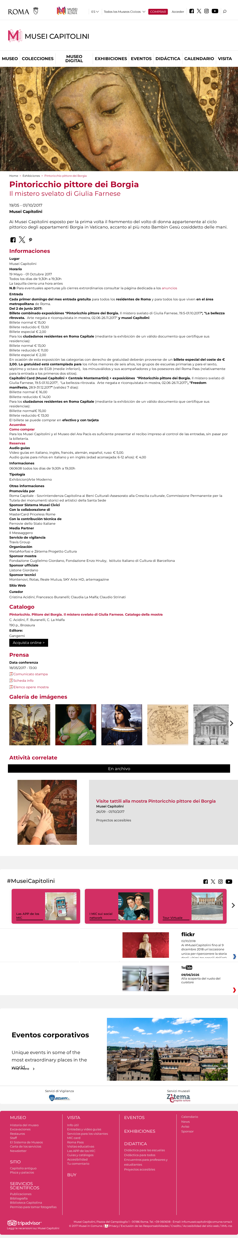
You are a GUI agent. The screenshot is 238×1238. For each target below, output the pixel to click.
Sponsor (187, 1131)
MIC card (73, 1138)
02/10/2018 (204, 949)
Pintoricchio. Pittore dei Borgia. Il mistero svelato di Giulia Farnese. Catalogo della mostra (86, 614)
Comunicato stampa (30, 674)
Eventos (141, 58)
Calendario (199, 58)
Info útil (73, 1125)
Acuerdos (17, 425)
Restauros (17, 1133)
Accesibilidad (77, 1159)
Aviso (185, 1126)
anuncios (169, 288)
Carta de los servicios (25, 1146)
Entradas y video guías (84, 1129)
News (185, 1121)
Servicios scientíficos (24, 1186)
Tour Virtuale (172, 918)
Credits (176, 1226)
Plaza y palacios (22, 1172)
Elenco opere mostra (31, 687)
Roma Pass (75, 1142)
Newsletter (18, 1151)
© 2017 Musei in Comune (85, 1226)
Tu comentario (78, 1163)
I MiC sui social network (100, 916)
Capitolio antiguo (23, 1168)
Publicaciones (20, 1194)
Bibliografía (19, 1198)
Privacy (114, 1226)
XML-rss (226, 1226)
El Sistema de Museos (26, 1142)
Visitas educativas (80, 1146)
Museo (10, 58)
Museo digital (74, 58)
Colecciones (37, 58)
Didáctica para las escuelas (144, 1150)
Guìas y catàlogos (80, 1155)
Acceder (178, 11)
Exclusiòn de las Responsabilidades (145, 1226)
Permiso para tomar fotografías (33, 1207)
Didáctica (167, 58)
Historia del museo (24, 1125)
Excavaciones (20, 1129)
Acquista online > (29, 642)
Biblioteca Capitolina (26, 1202)
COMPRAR (158, 11)
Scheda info (23, 680)
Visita (225, 58)
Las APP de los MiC (81, 1151)
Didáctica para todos (139, 1155)
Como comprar (22, 429)
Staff (13, 1138)
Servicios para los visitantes (87, 1133)
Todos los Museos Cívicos (122, 11)
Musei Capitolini (57, 36)
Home (13, 175)
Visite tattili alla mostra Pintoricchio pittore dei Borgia (156, 801)
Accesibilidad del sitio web (201, 1226)
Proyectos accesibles (139, 1169)
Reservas (17, 443)
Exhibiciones (111, 58)
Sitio (15, 1162)
